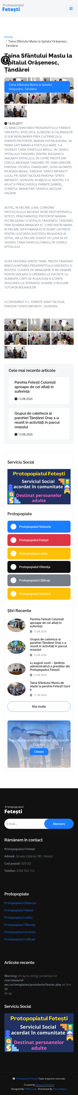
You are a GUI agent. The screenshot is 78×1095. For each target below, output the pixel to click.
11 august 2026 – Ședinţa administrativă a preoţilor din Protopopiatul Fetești (50, 666)
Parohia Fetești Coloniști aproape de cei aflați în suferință (35, 387)
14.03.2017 (14, 123)
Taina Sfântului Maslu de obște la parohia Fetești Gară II (50, 686)
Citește (39, 752)
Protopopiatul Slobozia (20, 903)
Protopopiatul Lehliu (18, 918)
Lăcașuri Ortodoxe (45, 1084)
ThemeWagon (60, 1088)
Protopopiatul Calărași (19, 939)
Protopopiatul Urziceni (20, 932)
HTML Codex (30, 1088)
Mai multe (39, 706)
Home (8, 37)
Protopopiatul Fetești (18, 910)
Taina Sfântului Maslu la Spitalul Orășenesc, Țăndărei (38, 62)
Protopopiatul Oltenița (19, 925)
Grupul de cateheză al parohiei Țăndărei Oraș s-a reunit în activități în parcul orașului (37, 420)
